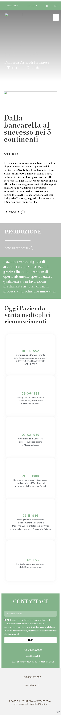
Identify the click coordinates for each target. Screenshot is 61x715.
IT (47, 6)
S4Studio (42, 704)
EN (55, 6)
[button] (56, 17)
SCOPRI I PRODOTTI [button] (16, 248)
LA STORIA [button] (12, 212)
